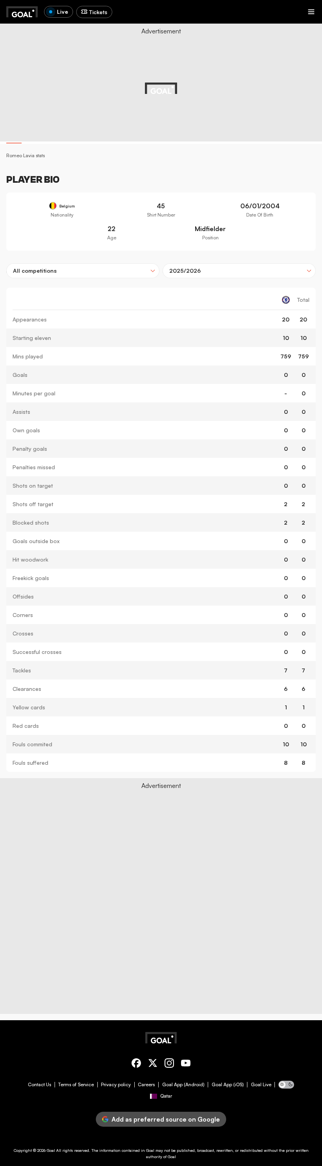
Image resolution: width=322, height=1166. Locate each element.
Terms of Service (76, 1084)
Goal (51, 1150)
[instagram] (169, 1064)
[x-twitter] (152, 1064)
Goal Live (261, 1084)
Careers (146, 1084)
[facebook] (136, 1064)
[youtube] (185, 1064)
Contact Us (39, 1084)
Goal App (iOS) (228, 1084)
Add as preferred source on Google (166, 1119)
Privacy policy (116, 1084)
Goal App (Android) (183, 1084)
